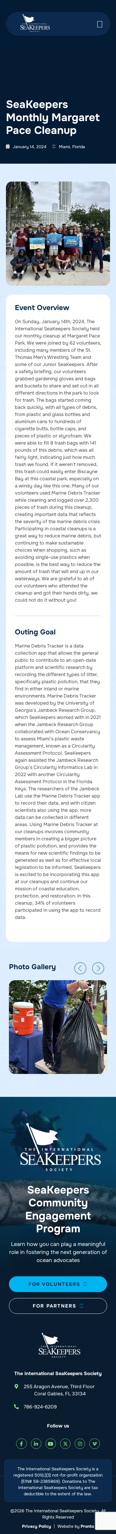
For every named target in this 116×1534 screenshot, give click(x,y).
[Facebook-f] (21, 1443)
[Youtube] (51, 1443)
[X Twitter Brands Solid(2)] (65, 1443)
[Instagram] (80, 1443)
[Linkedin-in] (36, 1443)
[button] (80, 968)
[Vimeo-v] (94, 1443)
